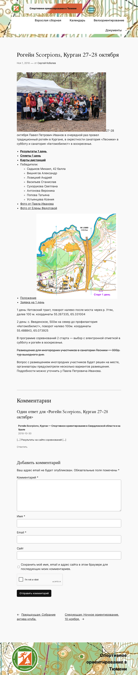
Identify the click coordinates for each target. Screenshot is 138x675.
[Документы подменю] (126, 30)
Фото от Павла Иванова (37, 203)
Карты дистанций (33, 160)
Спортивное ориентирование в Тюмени (53, 8)
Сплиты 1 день (30, 155)
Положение (28, 298)
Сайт (20, 548)
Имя (21, 516)
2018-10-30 (24, 433)
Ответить (22, 446)
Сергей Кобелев (47, 63)
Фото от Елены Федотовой (38, 208)
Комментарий (27, 477)
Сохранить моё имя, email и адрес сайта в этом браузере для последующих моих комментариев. (64, 567)
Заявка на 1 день (32, 302)
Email (21, 532)
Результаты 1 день (33, 151)
